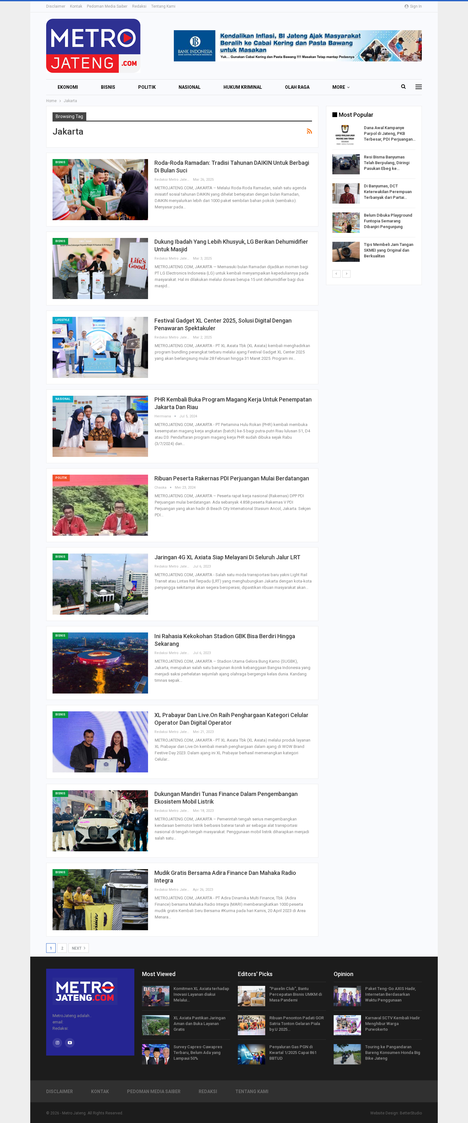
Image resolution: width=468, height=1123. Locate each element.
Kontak (76, 6)
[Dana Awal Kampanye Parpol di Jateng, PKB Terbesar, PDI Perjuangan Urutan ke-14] (346, 135)
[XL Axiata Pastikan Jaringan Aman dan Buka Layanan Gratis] (155, 1025)
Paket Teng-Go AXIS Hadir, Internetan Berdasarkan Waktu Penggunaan (390, 994)
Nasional (190, 87)
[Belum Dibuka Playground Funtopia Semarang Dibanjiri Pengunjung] (346, 223)
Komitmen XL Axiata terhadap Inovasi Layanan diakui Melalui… (201, 994)
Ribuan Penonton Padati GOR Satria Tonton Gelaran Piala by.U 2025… (296, 1023)
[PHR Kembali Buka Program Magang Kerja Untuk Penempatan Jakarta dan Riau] (100, 426)
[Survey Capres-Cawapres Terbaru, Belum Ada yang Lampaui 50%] (155, 1054)
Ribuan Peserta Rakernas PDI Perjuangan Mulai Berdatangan (231, 478)
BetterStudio (411, 1113)
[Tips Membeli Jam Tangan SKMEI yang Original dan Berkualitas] (346, 252)
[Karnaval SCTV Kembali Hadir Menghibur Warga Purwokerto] (347, 1025)
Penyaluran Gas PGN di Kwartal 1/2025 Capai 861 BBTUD (292, 1052)
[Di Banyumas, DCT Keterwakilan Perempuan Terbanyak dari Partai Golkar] (346, 193)
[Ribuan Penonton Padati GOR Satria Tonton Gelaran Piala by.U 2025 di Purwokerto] (251, 1025)
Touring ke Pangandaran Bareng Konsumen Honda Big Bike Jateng (392, 1052)
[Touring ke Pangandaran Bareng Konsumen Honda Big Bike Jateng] (347, 1054)
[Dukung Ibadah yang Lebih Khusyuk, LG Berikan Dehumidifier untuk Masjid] (100, 268)
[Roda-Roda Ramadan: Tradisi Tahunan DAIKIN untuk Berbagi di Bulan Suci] (100, 189)
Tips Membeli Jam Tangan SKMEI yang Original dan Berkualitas (388, 250)
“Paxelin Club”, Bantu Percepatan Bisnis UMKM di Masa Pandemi (295, 994)
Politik (147, 87)
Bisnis (108, 87)
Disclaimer (55, 6)
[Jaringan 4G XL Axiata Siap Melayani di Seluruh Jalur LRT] (100, 584)
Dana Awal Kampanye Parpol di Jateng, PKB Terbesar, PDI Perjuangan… (389, 133)
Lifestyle (62, 320)
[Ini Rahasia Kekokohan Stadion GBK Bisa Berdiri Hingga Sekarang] (100, 663)
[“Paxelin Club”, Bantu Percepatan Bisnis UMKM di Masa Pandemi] (251, 996)
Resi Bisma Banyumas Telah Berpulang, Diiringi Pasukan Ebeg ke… (386, 163)
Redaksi (139, 6)
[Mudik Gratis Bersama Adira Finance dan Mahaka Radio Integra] (100, 899)
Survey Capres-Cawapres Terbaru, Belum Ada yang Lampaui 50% (198, 1052)
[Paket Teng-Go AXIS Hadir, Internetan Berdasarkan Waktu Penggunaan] (347, 996)
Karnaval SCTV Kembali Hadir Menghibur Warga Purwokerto (392, 1023)
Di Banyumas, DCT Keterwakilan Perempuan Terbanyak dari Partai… (388, 192)
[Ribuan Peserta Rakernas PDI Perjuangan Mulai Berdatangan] (100, 505)
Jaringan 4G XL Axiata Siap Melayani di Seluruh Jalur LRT (227, 557)
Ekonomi (68, 87)
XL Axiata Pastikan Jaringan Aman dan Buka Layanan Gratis (199, 1023)
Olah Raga (297, 87)
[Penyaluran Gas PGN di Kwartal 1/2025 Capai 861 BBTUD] (251, 1054)
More (338, 87)
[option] (373, 194)
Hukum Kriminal (242, 87)
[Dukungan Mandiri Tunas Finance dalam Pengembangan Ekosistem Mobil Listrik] (100, 820)
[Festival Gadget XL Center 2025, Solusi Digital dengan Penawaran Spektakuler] (100, 347)
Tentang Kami (163, 6)
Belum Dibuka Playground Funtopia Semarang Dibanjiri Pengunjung (388, 221)
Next (77, 948)
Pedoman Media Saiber (107, 6)
